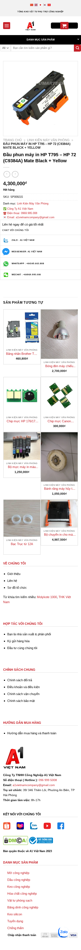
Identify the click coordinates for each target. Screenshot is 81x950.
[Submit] (77, 48)
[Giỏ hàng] (64, 25)
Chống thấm (15, 928)
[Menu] (6, 25)
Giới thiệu (13, 574)
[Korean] (45, 4)
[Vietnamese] (49, 4)
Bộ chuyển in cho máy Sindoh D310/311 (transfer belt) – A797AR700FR (59, 535)
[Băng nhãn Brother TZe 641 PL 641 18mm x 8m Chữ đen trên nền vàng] (22, 327)
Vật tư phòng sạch (19, 900)
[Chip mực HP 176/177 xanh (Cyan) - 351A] (22, 395)
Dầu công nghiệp (18, 880)
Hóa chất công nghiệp (22, 893)
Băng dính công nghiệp (22, 907)
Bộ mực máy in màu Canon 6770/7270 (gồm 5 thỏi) (22, 467)
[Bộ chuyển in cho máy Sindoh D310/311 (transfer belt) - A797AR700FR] (59, 514)
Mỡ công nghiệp (18, 873)
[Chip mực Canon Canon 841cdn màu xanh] (59, 395)
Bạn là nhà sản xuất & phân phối (29, 634)
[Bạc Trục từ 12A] (22, 518)
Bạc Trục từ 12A (22, 544)
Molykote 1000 (47, 597)
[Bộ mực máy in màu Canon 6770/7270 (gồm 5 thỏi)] (22, 446)
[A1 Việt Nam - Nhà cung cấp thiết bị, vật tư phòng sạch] (30, 25)
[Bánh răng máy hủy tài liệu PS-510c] (59, 457)
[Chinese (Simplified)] (32, 4)
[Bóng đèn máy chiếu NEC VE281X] (59, 334)
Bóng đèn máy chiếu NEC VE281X (59, 366)
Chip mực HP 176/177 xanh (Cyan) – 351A (22, 421)
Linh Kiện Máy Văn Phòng (48, 140)
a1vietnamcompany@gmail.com (34, 785)
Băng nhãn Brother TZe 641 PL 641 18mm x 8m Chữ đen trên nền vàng (22, 354)
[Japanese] (40, 4)
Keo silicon (14, 914)
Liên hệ (12, 580)
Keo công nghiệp (18, 886)
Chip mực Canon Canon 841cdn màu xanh (59, 421)
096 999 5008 (48, 780)
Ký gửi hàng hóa (18, 641)
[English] (36, 4)
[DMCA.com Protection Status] (15, 840)
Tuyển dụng (15, 921)
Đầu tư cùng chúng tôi (22, 648)
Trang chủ (12, 140)
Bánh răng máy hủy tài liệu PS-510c (59, 489)
